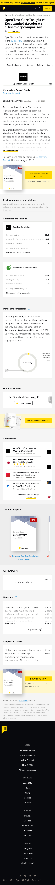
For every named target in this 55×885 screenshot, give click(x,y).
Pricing (40, 65)
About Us (27, 783)
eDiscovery (16, 40)
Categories (27, 848)
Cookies (27, 820)
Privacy (27, 815)
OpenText (33, 629)
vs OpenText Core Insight (24, 449)
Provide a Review (27, 750)
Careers (27, 797)
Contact (27, 802)
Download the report (11, 93)
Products (28, 858)
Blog (28, 788)
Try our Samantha (28, 3)
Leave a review (25, 403)
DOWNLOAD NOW (38, 679)
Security (27, 835)
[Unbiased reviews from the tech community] (9, 8)
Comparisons (27, 853)
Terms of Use (27, 825)
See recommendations (38, 420)
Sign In (47, 8)
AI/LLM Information (27, 770)
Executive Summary (15, 65)
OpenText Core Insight (23, 83)
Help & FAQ (27, 765)
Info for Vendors (27, 755)
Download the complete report (38, 175)
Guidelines (27, 830)
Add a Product (27, 760)
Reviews (30, 65)
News (27, 793)
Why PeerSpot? (14, 31)
